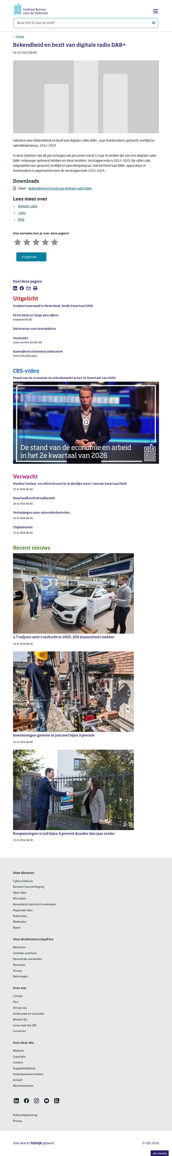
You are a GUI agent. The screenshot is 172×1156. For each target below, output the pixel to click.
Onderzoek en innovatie (28, 1014)
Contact (18, 996)
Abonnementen (23, 1086)
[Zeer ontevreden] (17, 241)
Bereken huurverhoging (28, 887)
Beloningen (20, 976)
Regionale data (23, 910)
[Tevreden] (45, 241)
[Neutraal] (36, 241)
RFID (21, 220)
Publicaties (20, 916)
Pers (15, 1002)
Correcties (19, 1031)
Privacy (17, 971)
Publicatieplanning (25, 1115)
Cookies (18, 1062)
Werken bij (20, 1019)
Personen (19, 965)
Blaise (17, 927)
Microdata (19, 898)
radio (22, 213)
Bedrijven (19, 947)
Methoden (19, 922)
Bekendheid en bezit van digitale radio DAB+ (61, 188)
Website (18, 1051)
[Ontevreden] (26, 241)
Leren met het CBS (24, 1025)
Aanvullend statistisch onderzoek (34, 904)
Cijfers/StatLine (23, 881)
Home (20, 36)
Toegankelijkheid (24, 1068)
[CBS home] (31, 8)
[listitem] (15, 288)
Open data (19, 892)
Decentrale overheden (27, 959)
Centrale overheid (24, 953)
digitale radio (27, 206)
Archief (17, 1080)
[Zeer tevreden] (54, 241)
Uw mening (160, 1153)
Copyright (19, 1056)
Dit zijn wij (20, 1008)
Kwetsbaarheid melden (28, 1074)
